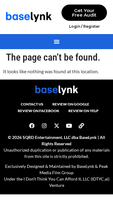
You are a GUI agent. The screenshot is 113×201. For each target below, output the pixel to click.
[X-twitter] (56, 125)
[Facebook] (32, 125)
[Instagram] (44, 125)
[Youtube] (69, 125)
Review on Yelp (83, 110)
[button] (56, 41)
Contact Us (32, 104)
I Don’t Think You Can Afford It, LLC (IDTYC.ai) (66, 178)
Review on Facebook (38, 110)
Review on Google (70, 104)
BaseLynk (85, 166)
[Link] (81, 125)
